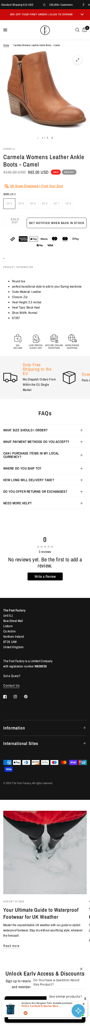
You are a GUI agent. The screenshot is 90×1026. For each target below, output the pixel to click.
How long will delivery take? (28, 479)
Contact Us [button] (11, 685)
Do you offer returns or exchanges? (35, 491)
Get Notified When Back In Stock (56, 223)
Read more (11, 946)
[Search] (77, 30)
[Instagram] (18, 696)
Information (14, 728)
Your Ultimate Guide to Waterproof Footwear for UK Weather (41, 913)
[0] (84, 30)
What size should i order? (25, 430)
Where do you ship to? (22, 468)
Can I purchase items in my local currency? (31, 455)
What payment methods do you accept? (36, 441)
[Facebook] (8, 696)
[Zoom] (77, 60)
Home (6, 45)
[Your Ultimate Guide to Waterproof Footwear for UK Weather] (45, 852)
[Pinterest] (29, 696)
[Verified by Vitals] (26, 1013)
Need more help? (17, 503)
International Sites (20, 743)
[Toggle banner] (82, 14)
